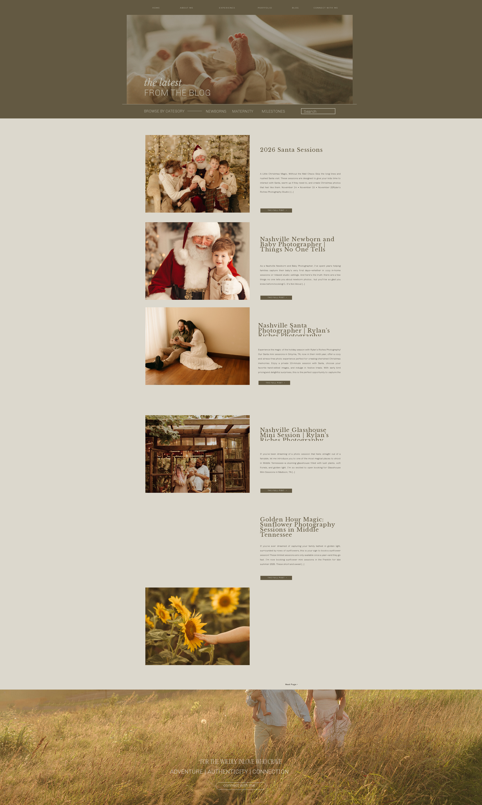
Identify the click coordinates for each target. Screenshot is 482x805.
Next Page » (291, 684)
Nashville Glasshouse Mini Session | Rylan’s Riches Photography (294, 435)
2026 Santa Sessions (291, 149)
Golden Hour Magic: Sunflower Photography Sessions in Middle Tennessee (297, 527)
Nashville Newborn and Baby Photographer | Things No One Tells (297, 244)
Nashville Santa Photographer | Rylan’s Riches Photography (294, 330)
